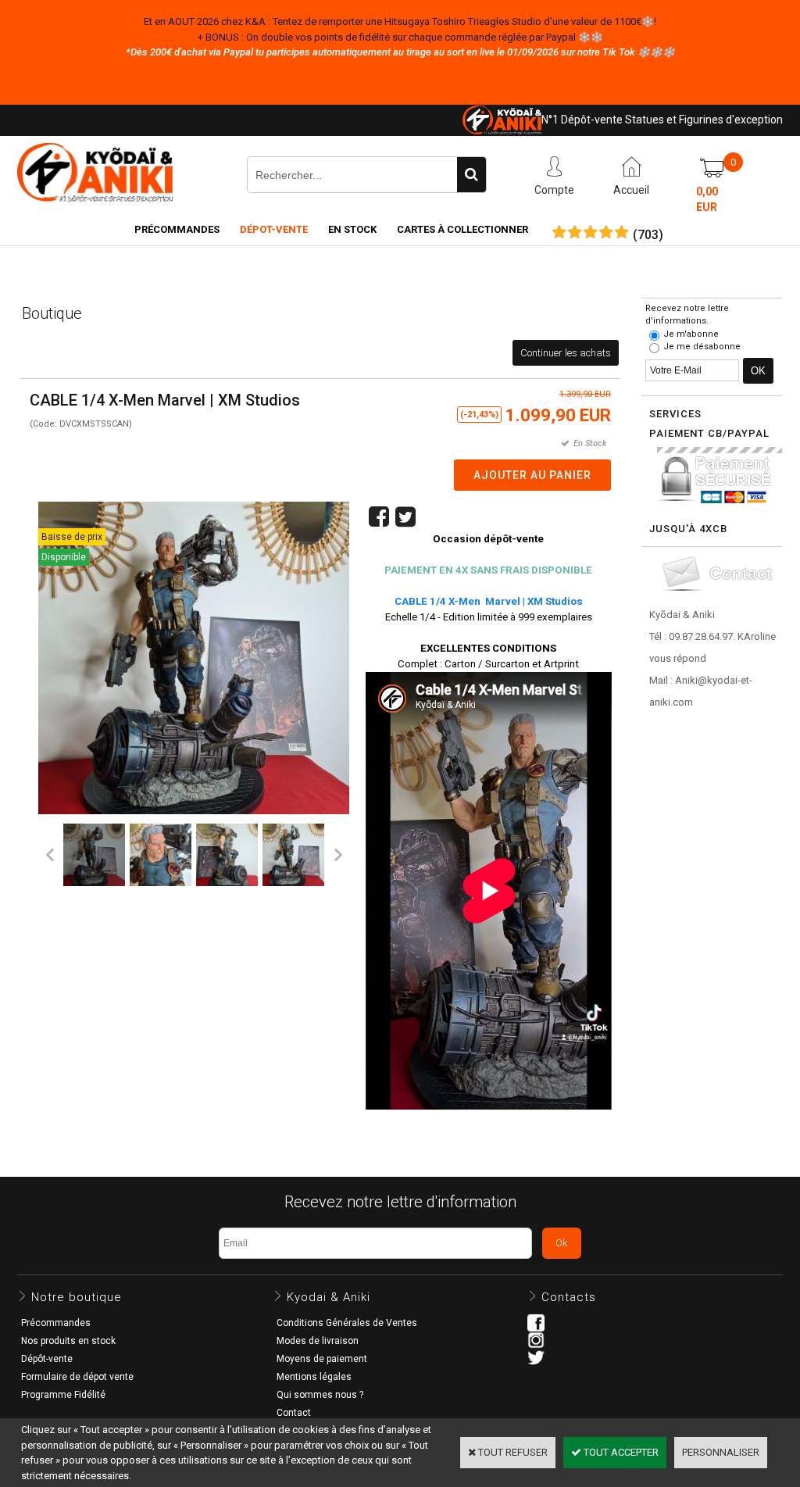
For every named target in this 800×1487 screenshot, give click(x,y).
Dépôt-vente (47, 1358)
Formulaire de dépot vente (77, 1376)
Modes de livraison (318, 1340)
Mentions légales (314, 1376)
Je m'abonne (691, 334)
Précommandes (177, 229)
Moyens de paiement (322, 1358)
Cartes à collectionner (462, 229)
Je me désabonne (702, 346)
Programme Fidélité (63, 1394)
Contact (294, 1412)
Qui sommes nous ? (320, 1394)
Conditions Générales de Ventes (347, 1322)
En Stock (352, 229)
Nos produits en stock (68, 1340)
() (648, 235)
